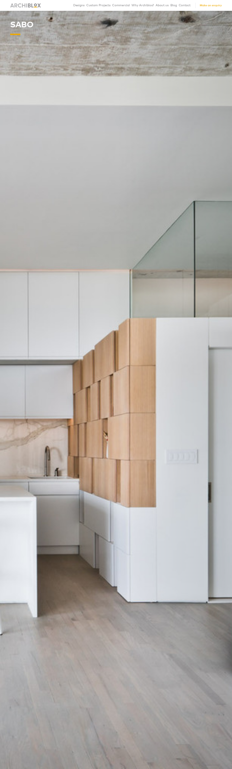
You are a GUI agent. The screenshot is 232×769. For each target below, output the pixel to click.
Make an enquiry (211, 5)
